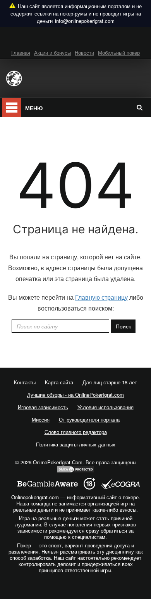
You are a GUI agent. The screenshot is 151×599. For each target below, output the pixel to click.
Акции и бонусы (52, 52)
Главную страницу (101, 297)
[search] (139, 107)
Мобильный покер (119, 52)
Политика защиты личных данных (75, 444)
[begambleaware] (47, 484)
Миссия (41, 419)
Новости (84, 52)
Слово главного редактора (76, 432)
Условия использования (105, 407)
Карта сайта (59, 382)
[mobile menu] (11, 108)
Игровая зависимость (43, 407)
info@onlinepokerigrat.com (85, 20)
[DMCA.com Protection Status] (75, 468)
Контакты (25, 382)
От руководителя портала (89, 419)
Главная (20, 52)
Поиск (123, 326)
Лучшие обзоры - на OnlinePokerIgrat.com (75, 394)
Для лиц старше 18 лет (109, 382)
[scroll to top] (75, 591)
